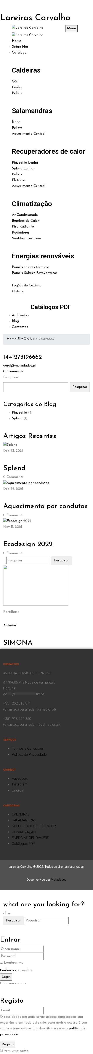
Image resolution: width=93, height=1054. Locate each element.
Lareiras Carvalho (35, 18)
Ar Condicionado (25, 215)
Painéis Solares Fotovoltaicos (35, 273)
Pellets (17, 93)
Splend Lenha (22, 168)
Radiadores (20, 232)
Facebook (20, 778)
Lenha (17, 87)
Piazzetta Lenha (25, 162)
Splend (17, 418)
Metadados (58, 879)
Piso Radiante (23, 226)
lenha (16, 122)
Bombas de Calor (25, 221)
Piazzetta (19, 412)
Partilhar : (11, 612)
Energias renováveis (43, 256)
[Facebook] (4, 619)
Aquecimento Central (28, 134)
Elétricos (18, 180)
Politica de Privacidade (29, 754)
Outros (17, 291)
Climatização (32, 204)
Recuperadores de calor (48, 151)
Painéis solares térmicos (30, 267)
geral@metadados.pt (20, 365)
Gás (15, 81)
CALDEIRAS (21, 814)
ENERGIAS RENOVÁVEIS (30, 838)
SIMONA (24, 339)
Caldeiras (26, 70)
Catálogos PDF (51, 307)
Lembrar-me (13, 962)
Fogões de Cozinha (27, 285)
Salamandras (32, 111)
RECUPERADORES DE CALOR (34, 826)
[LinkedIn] (7, 619)
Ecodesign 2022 (28, 544)
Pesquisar (10, 377)
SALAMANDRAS (24, 820)
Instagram (19, 784)
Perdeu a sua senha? (16, 970)
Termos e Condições (28, 748)
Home (11, 339)
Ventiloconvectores (26, 238)
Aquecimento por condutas (45, 506)
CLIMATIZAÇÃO (24, 832)
